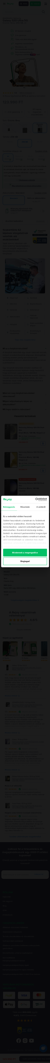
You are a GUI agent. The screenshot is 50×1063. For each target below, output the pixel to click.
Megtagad (25, 561)
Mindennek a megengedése (25, 552)
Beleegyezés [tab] (9, 507)
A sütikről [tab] (40, 507)
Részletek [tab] (25, 507)
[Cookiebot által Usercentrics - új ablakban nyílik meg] (35, 499)
